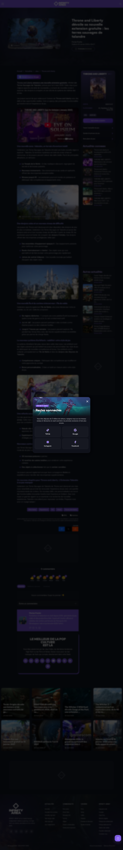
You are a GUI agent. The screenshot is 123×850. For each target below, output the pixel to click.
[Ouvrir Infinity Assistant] (118, 838)
